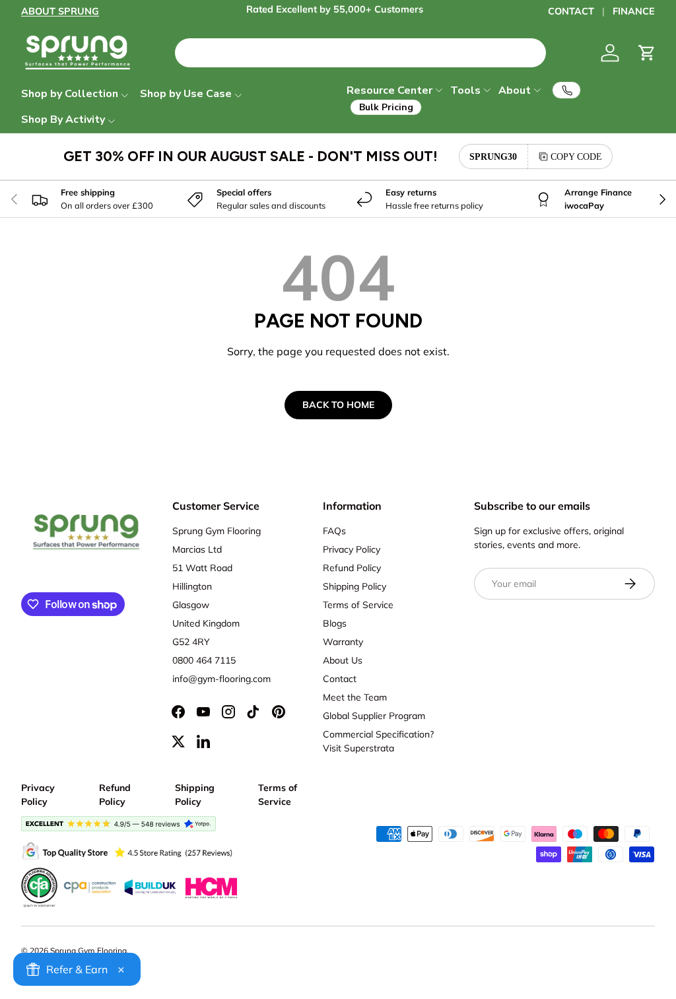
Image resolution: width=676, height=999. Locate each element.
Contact (339, 679)
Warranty (343, 642)
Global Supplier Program (374, 716)
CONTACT (571, 11)
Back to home (338, 405)
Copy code (576, 156)
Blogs (335, 623)
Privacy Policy (351, 549)
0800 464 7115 (204, 660)
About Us (342, 660)
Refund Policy (352, 568)
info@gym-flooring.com (221, 679)
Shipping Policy (354, 586)
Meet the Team (355, 697)
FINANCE (634, 11)
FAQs (334, 531)
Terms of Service (358, 605)
